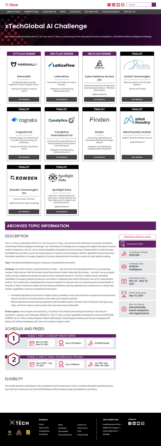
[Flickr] (122, 4)
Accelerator (43, 434)
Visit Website (23, 99)
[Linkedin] (113, 4)
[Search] (154, 5)
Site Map (106, 434)
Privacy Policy (82, 435)
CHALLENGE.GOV (110, 431)
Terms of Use (82, 428)
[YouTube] (118, 4)
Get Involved (63, 431)
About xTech (44, 428)
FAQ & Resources (65, 435)
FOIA (79, 431)
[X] (109, 4)
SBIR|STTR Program (110, 428)
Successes (62, 428)
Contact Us (81, 425)
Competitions (44, 431)
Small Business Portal (111, 424)
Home (41, 424)
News (60, 425)
